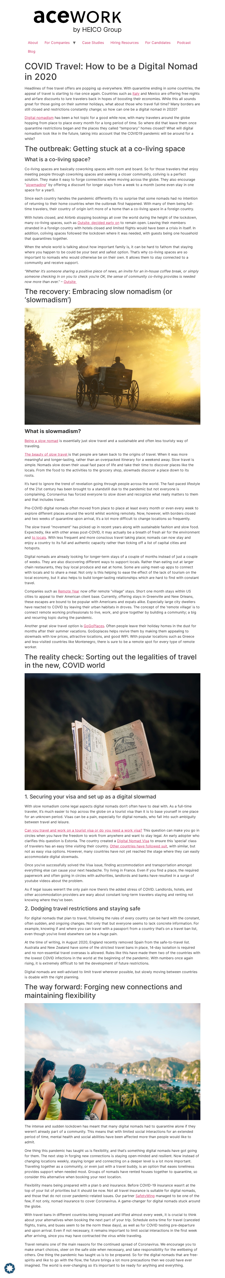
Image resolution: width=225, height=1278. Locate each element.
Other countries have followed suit (138, 846)
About (33, 42)
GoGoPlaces (94, 626)
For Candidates (158, 42)
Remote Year (68, 591)
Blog (31, 51)
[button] (9, 1268)
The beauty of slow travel (46, 454)
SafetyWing (145, 1196)
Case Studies (93, 42)
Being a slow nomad (41, 441)
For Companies (57, 42)
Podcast (184, 42)
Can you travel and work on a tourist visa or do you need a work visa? (83, 830)
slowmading (36, 185)
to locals (39, 537)
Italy (136, 93)
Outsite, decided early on (98, 222)
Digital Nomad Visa (133, 841)
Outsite (70, 281)
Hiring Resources (125, 42)
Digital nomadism (39, 117)
